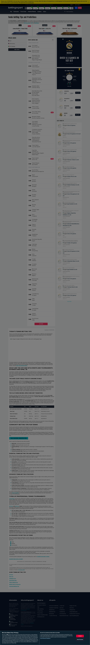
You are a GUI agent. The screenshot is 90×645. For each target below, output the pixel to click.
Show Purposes (80, 639)
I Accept (80, 636)
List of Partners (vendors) (45, 638)
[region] (45, 638)
